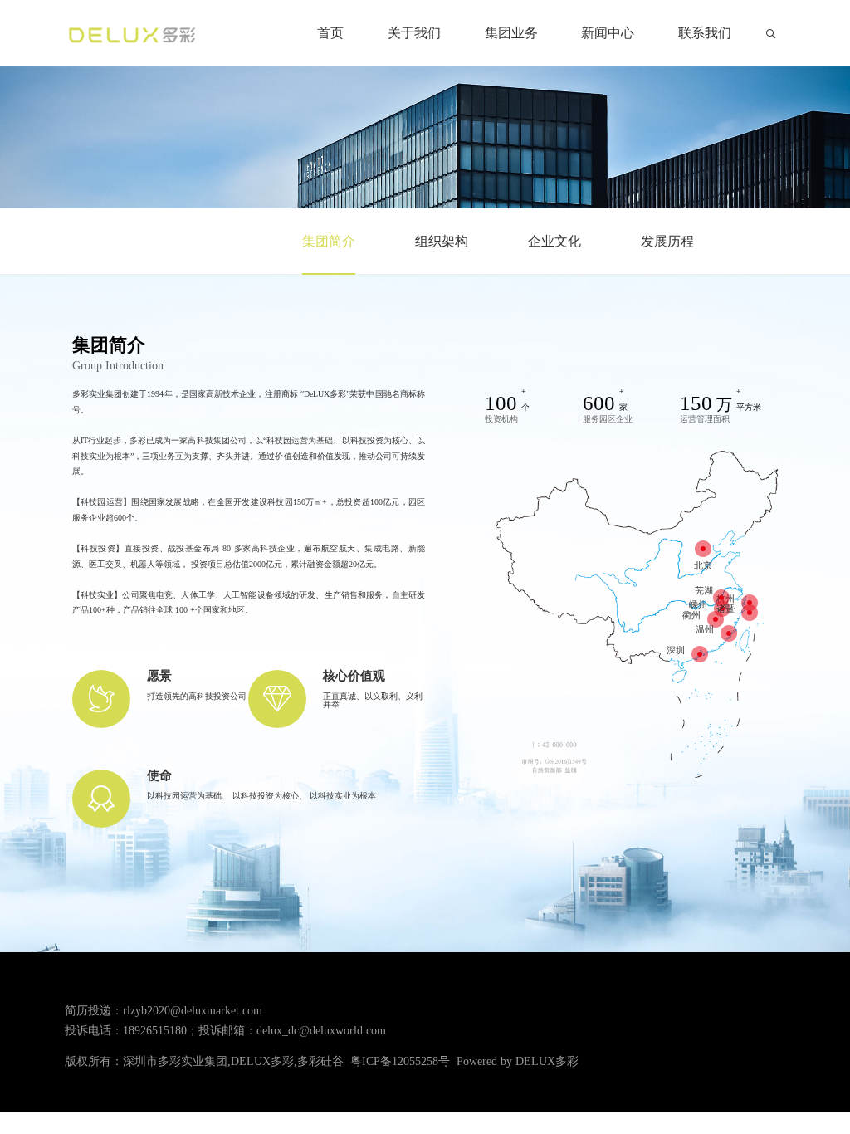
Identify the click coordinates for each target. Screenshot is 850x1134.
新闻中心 (607, 33)
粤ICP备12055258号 (400, 1061)
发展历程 (667, 241)
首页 (330, 33)
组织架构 (441, 241)
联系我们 (704, 33)
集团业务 (511, 33)
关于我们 (414, 33)
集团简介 (328, 241)
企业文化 (554, 241)
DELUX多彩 (547, 1061)
